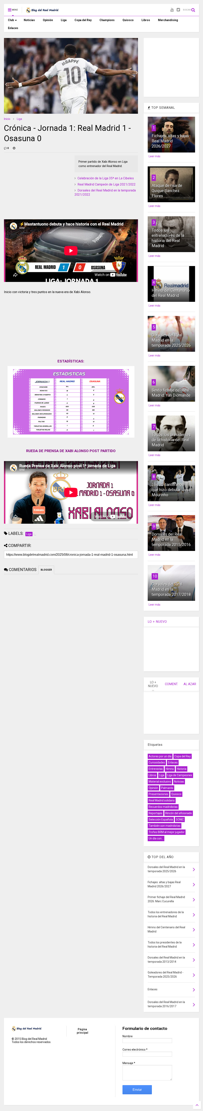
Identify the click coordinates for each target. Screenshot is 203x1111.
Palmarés (167, 788)
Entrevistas (156, 768)
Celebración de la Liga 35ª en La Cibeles (106, 178)
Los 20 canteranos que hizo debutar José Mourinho (171, 489)
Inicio (7, 118)
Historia (181, 768)
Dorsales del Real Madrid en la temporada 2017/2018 (171, 589)
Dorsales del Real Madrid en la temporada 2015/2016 (171, 539)
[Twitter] (178, 9)
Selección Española (161, 819)
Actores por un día (160, 756)
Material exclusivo (160, 781)
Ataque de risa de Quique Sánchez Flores (167, 190)
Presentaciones (158, 794)
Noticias (29, 20)
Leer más (154, 156)
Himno (170, 768)
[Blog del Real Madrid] (42, 11)
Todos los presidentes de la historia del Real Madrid (171, 439)
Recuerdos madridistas (163, 806)
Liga (64, 20)
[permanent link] (14, 148)
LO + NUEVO (157, 621)
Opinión (48, 20)
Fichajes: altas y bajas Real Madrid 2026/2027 (170, 141)
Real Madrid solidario (162, 800)
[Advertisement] (33, 180)
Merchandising (168, 20)
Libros (146, 20)
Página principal (82, 1031)
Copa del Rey (83, 20)
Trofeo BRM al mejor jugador (167, 832)
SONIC (180, 819)
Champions (107, 20)
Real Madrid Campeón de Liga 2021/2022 (107, 184)
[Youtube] (172, 9)
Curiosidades (157, 762)
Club (11, 20)
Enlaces (13, 28)
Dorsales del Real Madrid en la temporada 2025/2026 (171, 340)
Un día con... (156, 838)
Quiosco (128, 20)
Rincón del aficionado (178, 813)
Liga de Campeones (179, 775)
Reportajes (155, 813)
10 (155, 576)
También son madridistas (164, 825)
